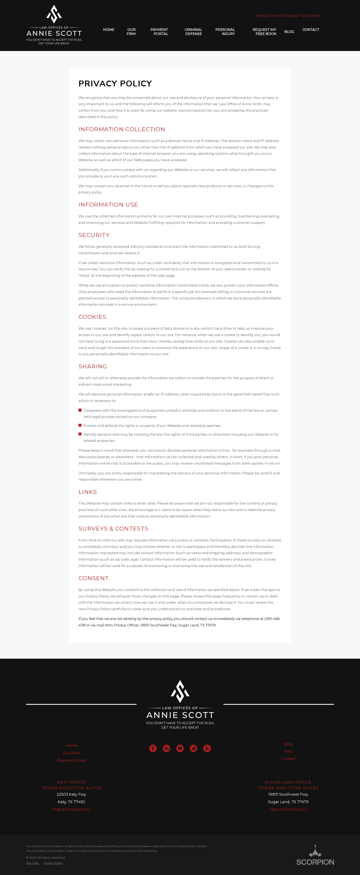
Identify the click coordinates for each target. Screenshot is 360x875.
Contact (288, 759)
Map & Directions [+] (71, 809)
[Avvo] (193, 748)
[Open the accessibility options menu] (8, 866)
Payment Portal (71, 760)
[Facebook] (153, 748)
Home (71, 745)
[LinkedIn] (166, 748)
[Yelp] (207, 748)
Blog (288, 744)
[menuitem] (108, 32)
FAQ (288, 751)
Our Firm (71, 753)
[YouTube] (180, 748)
